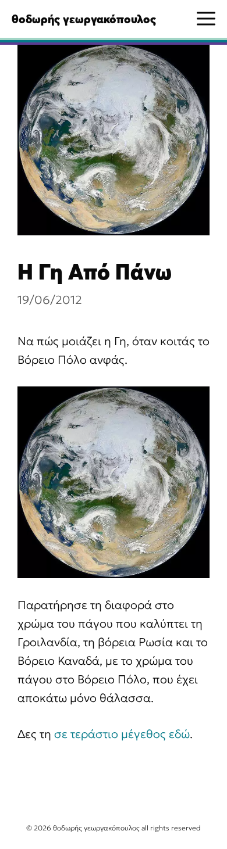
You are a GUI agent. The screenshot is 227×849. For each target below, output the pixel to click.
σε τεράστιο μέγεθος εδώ (122, 733)
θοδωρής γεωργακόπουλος (84, 19)
